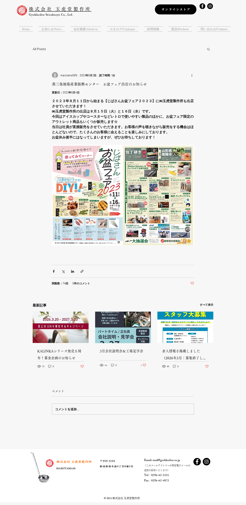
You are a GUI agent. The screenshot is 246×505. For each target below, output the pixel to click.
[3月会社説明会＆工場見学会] (123, 327)
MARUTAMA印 (66, 468)
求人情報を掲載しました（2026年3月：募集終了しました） (184, 355)
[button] (52, 29)
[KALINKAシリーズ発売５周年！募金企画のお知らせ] (61, 327)
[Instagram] (210, 6)
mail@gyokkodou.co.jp (166, 460)
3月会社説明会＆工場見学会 (121, 351)
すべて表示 (206, 304)
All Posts (39, 49)
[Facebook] (202, 6)
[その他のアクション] (191, 75)
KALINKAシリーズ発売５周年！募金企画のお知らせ (59, 354)
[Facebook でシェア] (54, 271)
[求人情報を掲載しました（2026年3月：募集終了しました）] (185, 327)
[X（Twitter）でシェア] (63, 271)
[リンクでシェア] (82, 271)
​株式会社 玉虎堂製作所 (74, 461)
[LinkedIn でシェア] (72, 271)
